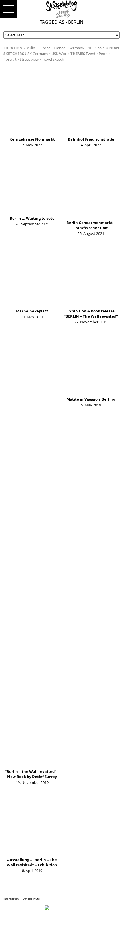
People (104, 53)
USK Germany (36, 53)
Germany (76, 47)
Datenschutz (31, 899)
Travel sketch (53, 59)
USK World (60, 53)
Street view (29, 59)
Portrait (10, 59)
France (59, 47)
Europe (44, 47)
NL (89, 47)
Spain (100, 47)
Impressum (11, 899)
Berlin (30, 47)
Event (91, 53)
